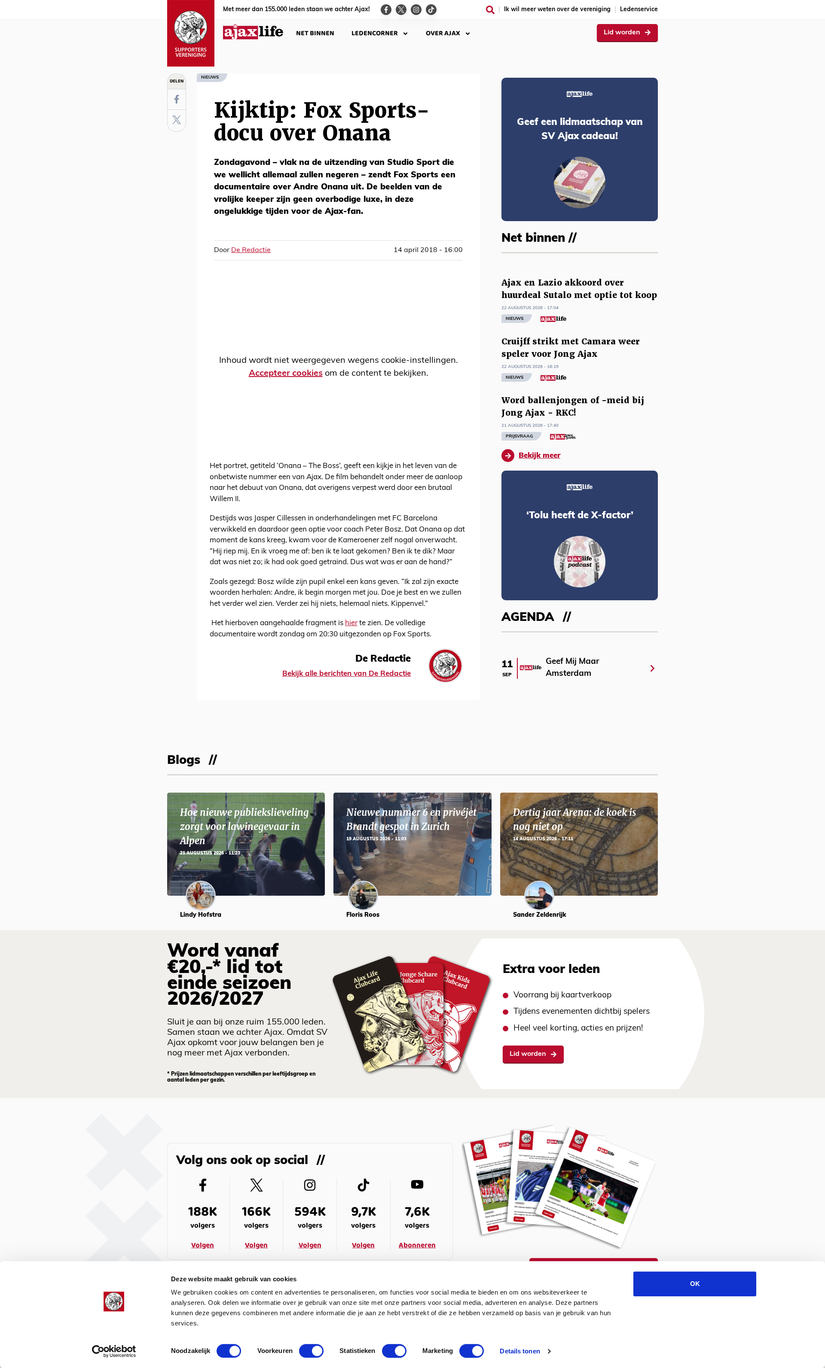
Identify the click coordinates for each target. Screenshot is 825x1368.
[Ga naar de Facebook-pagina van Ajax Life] (386, 9)
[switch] (311, 1351)
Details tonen (520, 1351)
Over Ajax (443, 33)
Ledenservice (639, 9)
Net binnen (315, 33)
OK (695, 1283)
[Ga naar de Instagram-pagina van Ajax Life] (416, 9)
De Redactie (251, 250)
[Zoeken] (490, 10)
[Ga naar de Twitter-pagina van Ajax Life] (401, 9)
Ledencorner (374, 33)
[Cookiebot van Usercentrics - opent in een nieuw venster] (114, 1351)
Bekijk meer (539, 455)
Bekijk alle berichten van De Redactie (346, 674)
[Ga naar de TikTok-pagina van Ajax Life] (431, 9)
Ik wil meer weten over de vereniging (557, 9)
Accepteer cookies (286, 373)
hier (351, 623)
